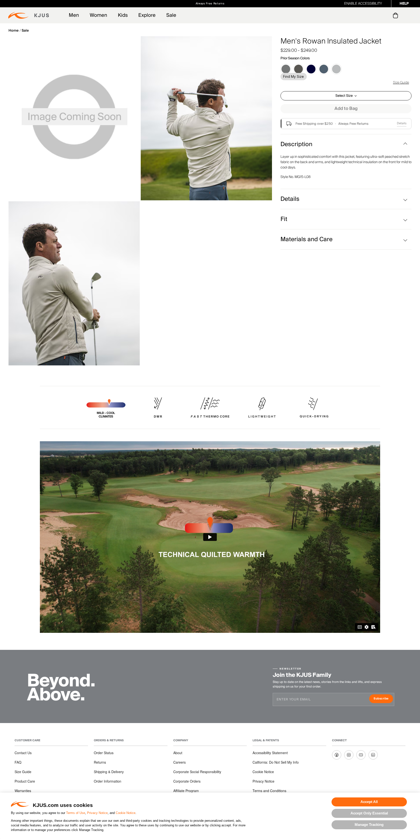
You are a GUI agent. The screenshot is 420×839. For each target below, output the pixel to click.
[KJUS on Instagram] (348, 755)
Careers (179, 762)
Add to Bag (346, 108)
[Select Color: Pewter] (286, 69)
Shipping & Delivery (109, 771)
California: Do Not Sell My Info (276, 762)
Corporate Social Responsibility (197, 771)
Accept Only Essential (369, 813)
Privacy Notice (97, 813)
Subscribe (383, 699)
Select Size (344, 96)
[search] (376, 15)
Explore (147, 15)
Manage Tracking (369, 824)
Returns (100, 762)
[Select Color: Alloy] (336, 69)
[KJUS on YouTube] (361, 755)
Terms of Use (75, 813)
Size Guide (401, 83)
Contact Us (23, 752)
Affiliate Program (186, 790)
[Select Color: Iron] (298, 69)
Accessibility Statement (270, 752)
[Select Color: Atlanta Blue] (311, 69)
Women (98, 15)
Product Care (25, 781)
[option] (74, 118)
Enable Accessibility (363, 4)
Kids (123, 15)
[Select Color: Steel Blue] (324, 69)
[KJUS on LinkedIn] (373, 755)
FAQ (18, 762)
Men (74, 15)
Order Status (104, 752)
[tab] (396, 15)
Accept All (369, 802)
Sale (171, 15)
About (177, 752)
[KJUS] (28, 15)
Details (401, 123)
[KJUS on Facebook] (336, 755)
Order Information (107, 781)
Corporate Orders (187, 781)
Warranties (23, 790)
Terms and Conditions (269, 790)
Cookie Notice (125, 813)
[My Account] (385, 15)
